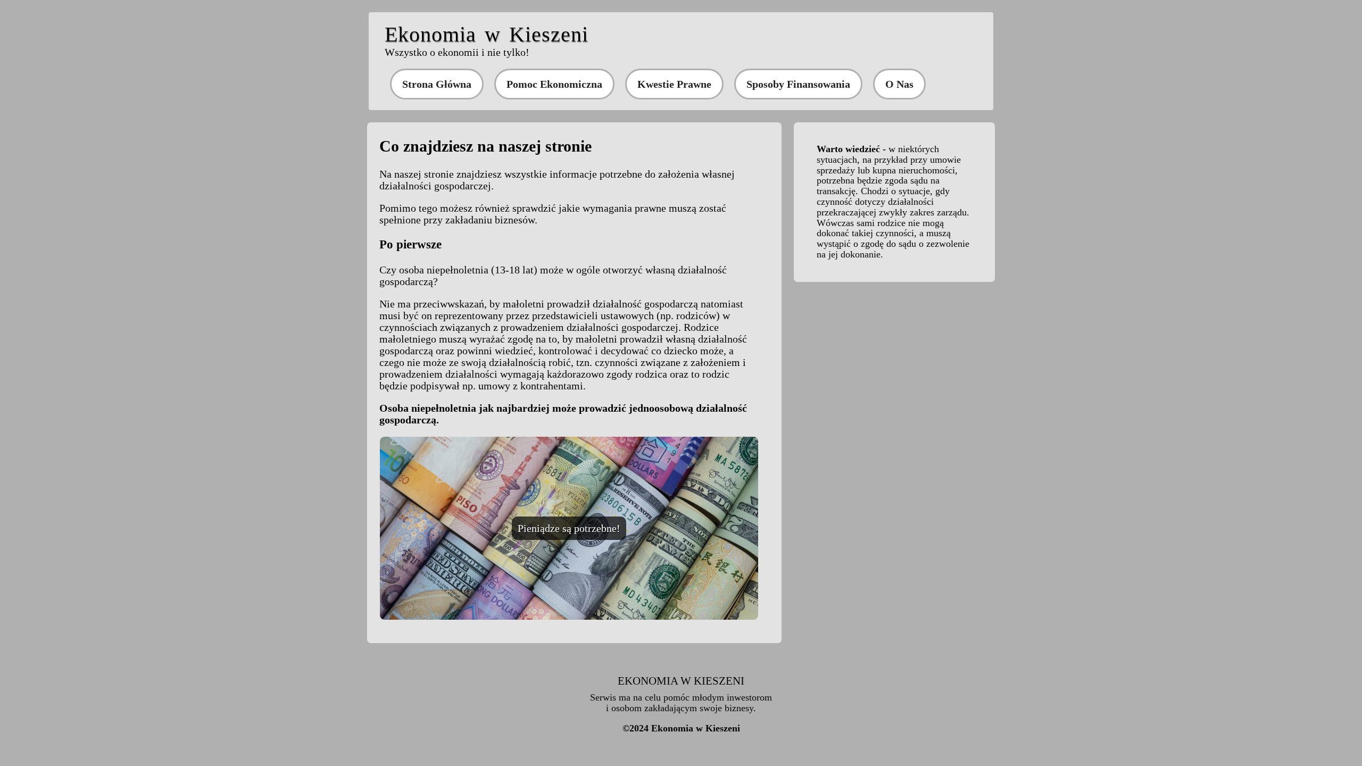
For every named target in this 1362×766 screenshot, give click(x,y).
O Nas (899, 84)
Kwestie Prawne (674, 84)
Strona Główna (436, 84)
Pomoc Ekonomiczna (554, 84)
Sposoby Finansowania (798, 84)
